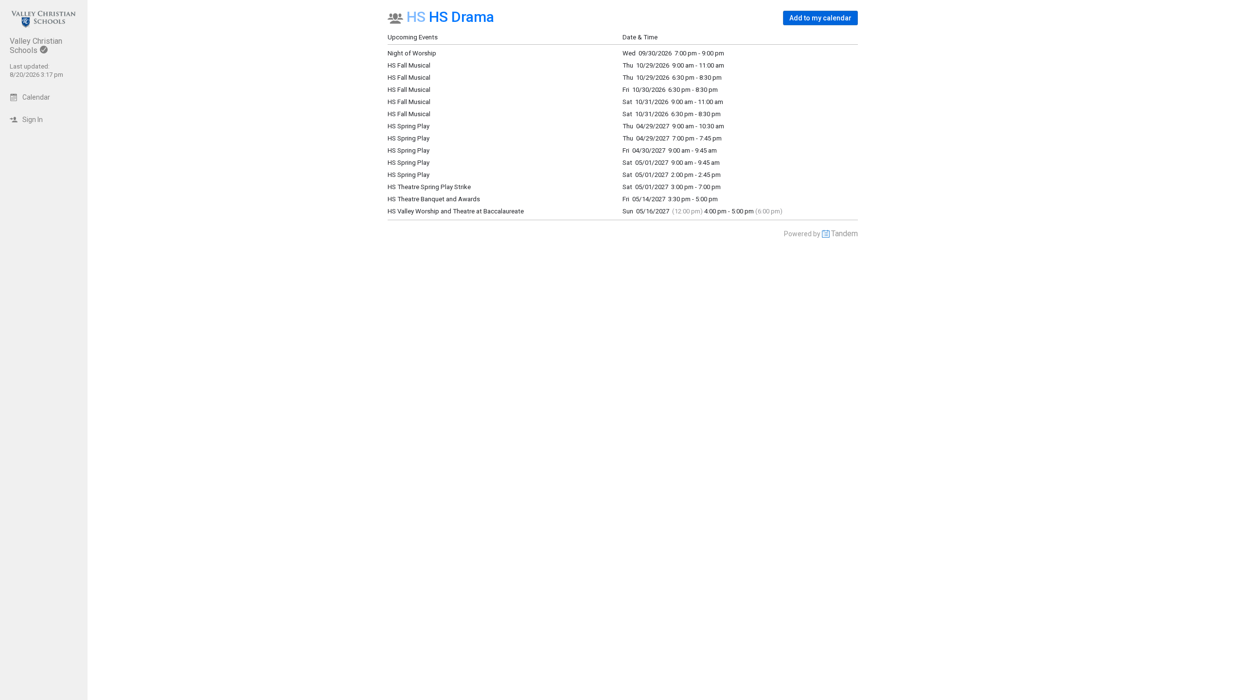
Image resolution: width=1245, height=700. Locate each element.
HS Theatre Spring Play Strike (429, 187)
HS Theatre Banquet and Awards (434, 199)
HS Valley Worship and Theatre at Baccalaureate (456, 211)
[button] (820, 18)
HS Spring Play (408, 174)
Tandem (844, 233)
